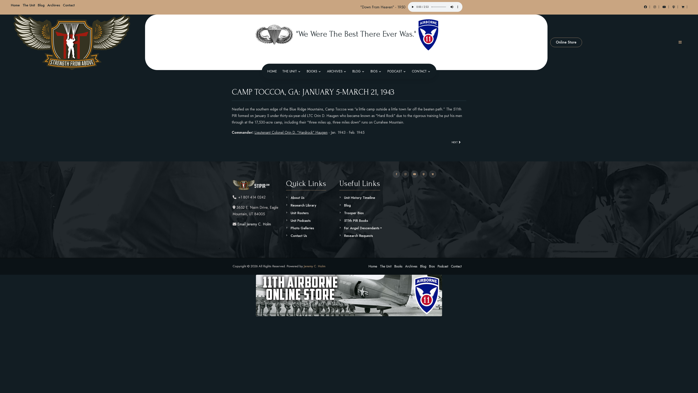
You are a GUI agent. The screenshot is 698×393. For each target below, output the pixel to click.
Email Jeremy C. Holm (253, 224)
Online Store (566, 42)
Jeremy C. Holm (314, 266)
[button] (680, 42)
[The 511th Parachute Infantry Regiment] (72, 42)
